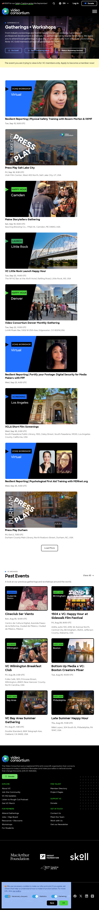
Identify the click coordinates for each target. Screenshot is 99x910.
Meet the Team (57, 817)
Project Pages (56, 792)
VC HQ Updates (9, 796)
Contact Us (55, 813)
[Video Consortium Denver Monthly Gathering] (49, 302)
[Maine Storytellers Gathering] (49, 199)
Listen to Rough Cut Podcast (15, 799)
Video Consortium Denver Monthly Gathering (32, 322)
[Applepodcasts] (92, 896)
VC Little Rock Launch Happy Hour (25, 271)
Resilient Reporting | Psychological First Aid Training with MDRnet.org (46, 481)
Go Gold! (15, 50)
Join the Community (11, 792)
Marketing (62, 896)
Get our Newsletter (59, 824)
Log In (76, 3)
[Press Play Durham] (49, 509)
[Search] (54, 3)
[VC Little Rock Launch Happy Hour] (49, 250)
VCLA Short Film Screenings (22, 426)
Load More (49, 548)
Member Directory (58, 788)
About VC (6, 788)
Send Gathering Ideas (40, 50)
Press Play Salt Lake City (20, 167)
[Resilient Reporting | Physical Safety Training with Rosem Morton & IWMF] (49, 98)
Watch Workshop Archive (72, 50)
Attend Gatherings (10, 813)
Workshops (7, 824)
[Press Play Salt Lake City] (49, 147)
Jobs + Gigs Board (10, 817)
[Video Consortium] (15, 11)
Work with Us (56, 820)
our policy (17, 891)
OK (63, 903)
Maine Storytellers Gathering (22, 219)
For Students (8, 828)
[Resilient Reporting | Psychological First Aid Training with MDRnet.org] (49, 460)
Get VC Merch (8, 803)
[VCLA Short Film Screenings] (49, 406)
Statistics (43, 896)
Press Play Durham (16, 530)
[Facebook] (75, 896)
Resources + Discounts (12, 820)
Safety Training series (24, 3)
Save (52, 903)
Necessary (19, 896)
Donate (91, 3)
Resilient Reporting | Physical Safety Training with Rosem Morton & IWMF (48, 119)
